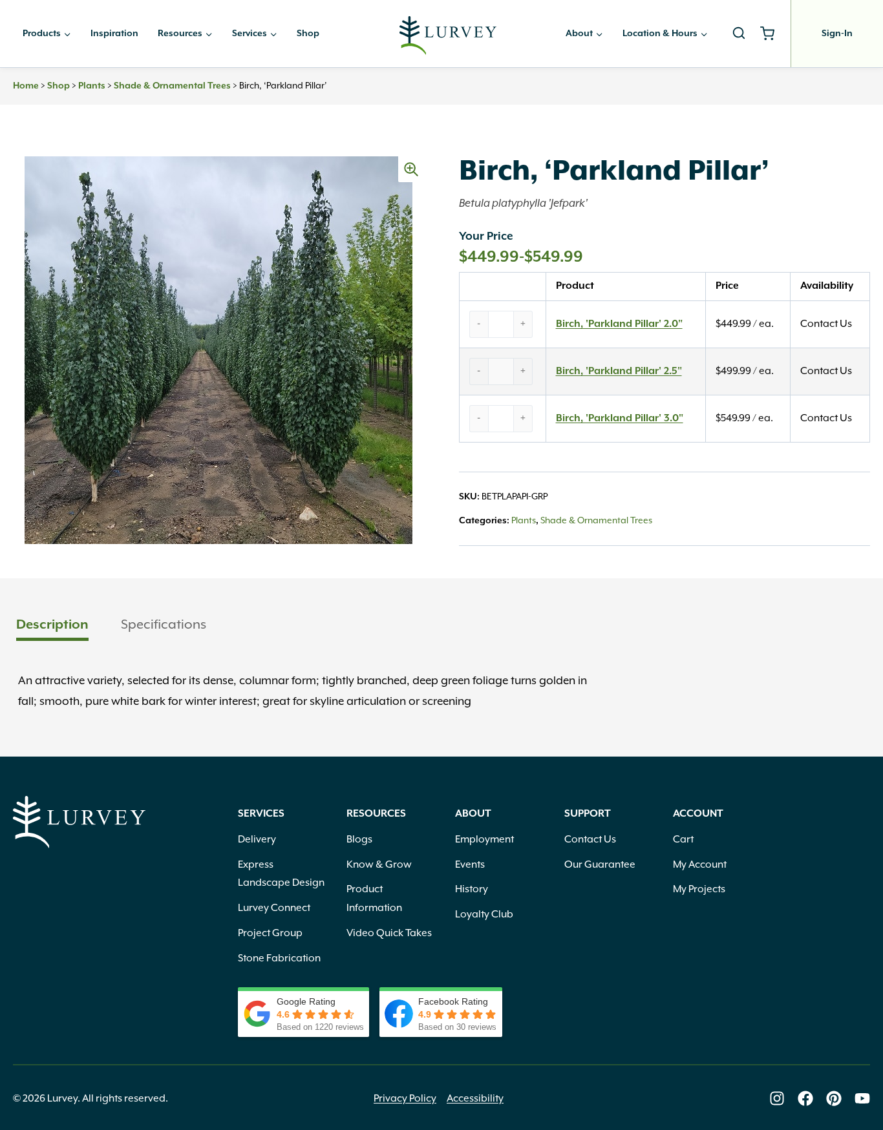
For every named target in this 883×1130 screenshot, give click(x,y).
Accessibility (475, 1098)
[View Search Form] (739, 33)
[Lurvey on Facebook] (805, 1098)
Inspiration (114, 33)
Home (26, 86)
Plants (91, 86)
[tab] (52, 626)
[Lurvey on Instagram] (777, 1098)
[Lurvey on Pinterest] (834, 1098)
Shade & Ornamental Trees (172, 86)
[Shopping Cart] (772, 33)
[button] (411, 169)
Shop (308, 33)
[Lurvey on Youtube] (862, 1098)
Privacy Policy (405, 1098)
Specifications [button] (163, 624)
